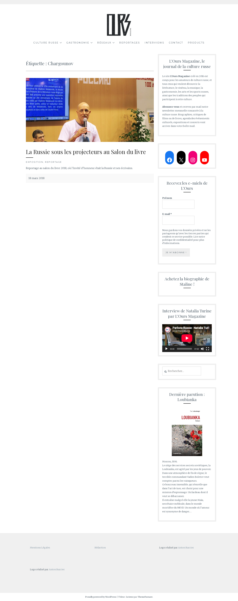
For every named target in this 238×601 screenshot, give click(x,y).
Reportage (53, 162)
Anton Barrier (57, 569)
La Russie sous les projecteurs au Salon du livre (86, 151)
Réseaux (104, 42)
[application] (187, 338)
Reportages (129, 42)
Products (196, 42)
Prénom (167, 198)
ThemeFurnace (145, 597)
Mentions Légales (40, 547)
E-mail (167, 214)
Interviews (154, 42)
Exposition (34, 162)
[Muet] (202, 348)
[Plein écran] (207, 348)
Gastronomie (77, 42)
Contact (176, 42)
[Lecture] (166, 348)
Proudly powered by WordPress (100, 597)
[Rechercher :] (181, 371)
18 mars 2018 (36, 178)
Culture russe (46, 42)
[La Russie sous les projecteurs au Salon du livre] (90, 141)
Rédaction (100, 547)
